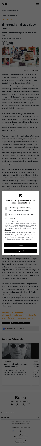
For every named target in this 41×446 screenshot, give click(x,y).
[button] (21, 218)
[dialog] (20, 223)
